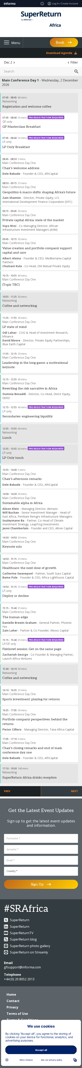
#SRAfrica (26, 909)
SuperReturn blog (23, 939)
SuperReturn (19, 920)
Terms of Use (17, 1013)
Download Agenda (59, 53)
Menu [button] (15, 43)
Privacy (12, 1007)
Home (11, 994)
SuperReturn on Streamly (29, 952)
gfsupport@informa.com (22, 967)
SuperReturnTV (21, 933)
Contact (13, 1001)
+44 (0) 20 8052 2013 (19, 979)
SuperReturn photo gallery (30, 946)
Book (60, 42)
